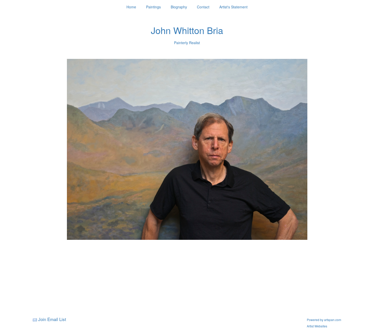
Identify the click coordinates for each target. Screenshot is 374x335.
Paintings (153, 6)
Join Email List (52, 319)
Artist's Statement (233, 6)
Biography (179, 6)
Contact (203, 6)
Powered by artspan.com (324, 319)
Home (131, 6)
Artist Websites (317, 326)
